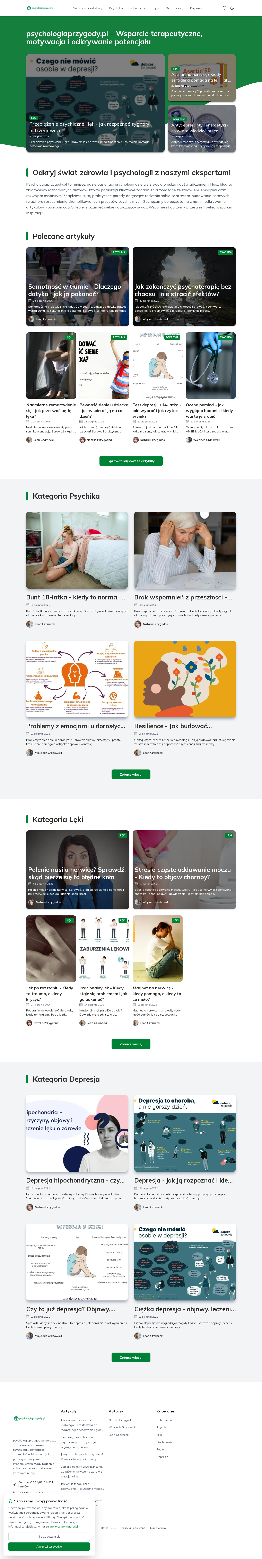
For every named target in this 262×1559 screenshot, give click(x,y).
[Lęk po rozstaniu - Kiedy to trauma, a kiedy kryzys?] (51, 948)
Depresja (196, 8)
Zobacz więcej (131, 774)
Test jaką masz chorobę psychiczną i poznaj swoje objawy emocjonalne (78, 1442)
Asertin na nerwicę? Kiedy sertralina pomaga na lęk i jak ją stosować (199, 80)
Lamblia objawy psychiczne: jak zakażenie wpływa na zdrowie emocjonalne (82, 1471)
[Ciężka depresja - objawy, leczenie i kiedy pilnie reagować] (185, 1262)
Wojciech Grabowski (155, 319)
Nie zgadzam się (49, 1536)
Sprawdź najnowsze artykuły (131, 461)
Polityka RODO (107, 1527)
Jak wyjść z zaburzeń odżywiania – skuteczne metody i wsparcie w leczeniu (83, 1488)
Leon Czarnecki (46, 319)
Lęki (156, 8)
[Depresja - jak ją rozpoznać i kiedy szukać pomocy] (185, 1133)
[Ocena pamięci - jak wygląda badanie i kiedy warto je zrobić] (211, 365)
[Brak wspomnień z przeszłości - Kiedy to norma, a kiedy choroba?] (185, 550)
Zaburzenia (137, 8)
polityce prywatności (64, 1526)
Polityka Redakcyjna (133, 1527)
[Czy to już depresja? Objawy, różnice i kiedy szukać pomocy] (77, 1262)
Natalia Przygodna (155, 624)
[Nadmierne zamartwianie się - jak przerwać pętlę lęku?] (51, 365)
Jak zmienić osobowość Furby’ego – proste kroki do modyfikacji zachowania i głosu (82, 1425)
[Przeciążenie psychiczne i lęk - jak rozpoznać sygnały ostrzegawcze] (95, 103)
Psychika (116, 8)
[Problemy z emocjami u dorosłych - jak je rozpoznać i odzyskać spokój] (77, 679)
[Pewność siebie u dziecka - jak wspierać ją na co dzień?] (104, 365)
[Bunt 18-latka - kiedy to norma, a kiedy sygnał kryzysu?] (77, 550)
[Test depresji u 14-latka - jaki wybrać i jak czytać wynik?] (158, 365)
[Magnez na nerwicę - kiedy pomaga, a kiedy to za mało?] (158, 948)
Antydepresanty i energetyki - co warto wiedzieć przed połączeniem (200, 130)
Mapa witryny (158, 1527)
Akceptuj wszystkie (49, 1546)
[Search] (225, 8)
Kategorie (165, 1411)
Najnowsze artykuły (87, 8)
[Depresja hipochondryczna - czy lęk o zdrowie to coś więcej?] (77, 1133)
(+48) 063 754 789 (30, 1493)
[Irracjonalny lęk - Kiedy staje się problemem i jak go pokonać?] (104, 948)
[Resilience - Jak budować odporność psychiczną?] (185, 679)
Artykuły (69, 1411)
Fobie (160, 1449)
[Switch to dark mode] (232, 8)
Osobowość (174, 8)
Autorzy (116, 1411)
